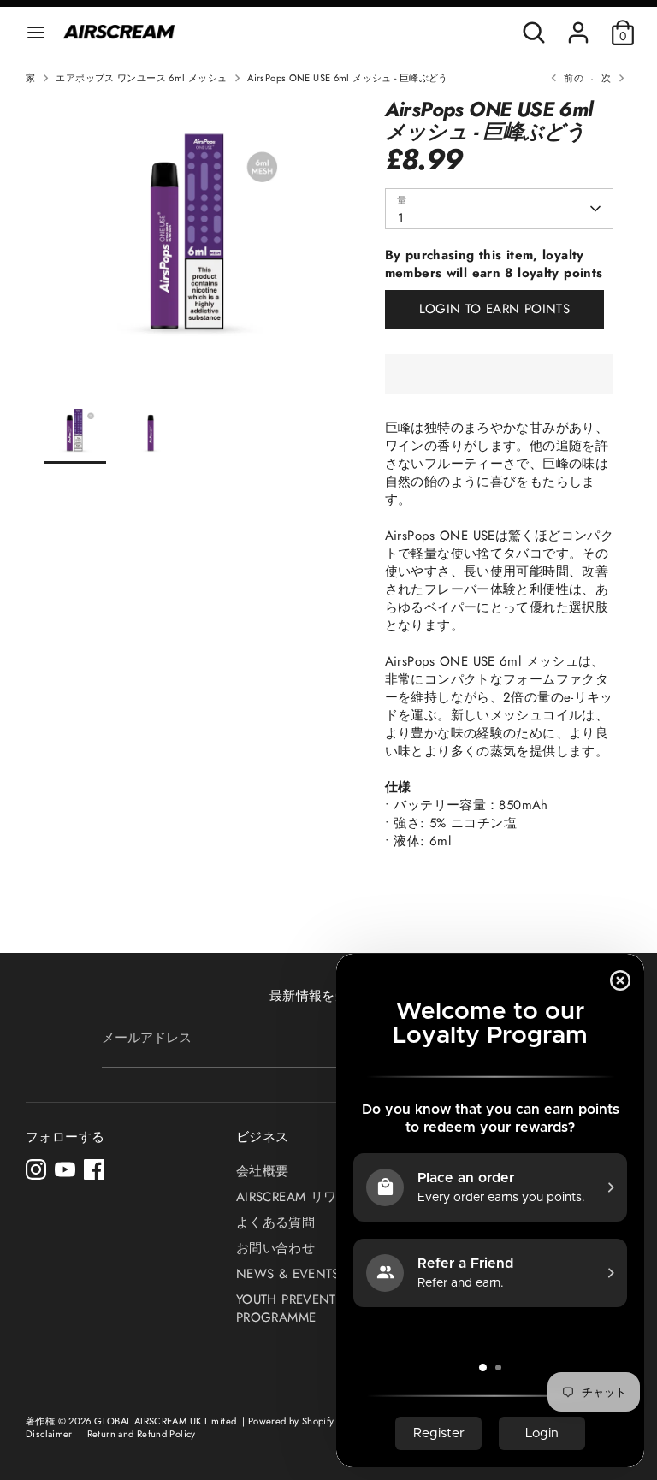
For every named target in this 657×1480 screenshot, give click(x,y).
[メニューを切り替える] (36, 32)
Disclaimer (50, 1434)
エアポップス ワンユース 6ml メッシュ (141, 78)
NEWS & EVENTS (288, 1273)
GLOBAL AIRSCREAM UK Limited (165, 1421)
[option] (189, 249)
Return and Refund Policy (141, 1434)
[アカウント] (578, 24)
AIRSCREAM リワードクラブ (319, 1196)
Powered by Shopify (291, 1421)
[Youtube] (65, 1169)
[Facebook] (94, 1169)
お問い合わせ (275, 1248)
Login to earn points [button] (495, 308)
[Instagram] (36, 1169)
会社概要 (262, 1171)
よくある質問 (275, 1222)
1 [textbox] (401, 218)
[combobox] (499, 208)
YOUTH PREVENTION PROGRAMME (298, 1308)
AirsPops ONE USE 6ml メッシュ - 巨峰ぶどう (347, 78)
